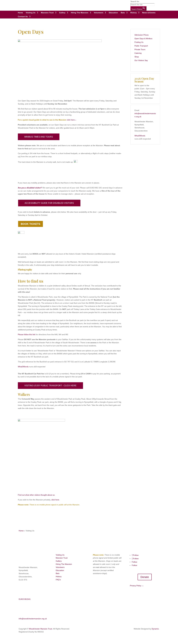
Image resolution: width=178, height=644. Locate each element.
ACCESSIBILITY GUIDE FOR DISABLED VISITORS (49, 203)
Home (20, 13)
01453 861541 (25, 599)
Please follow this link (26, 334)
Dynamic (155, 629)
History (133, 13)
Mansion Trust (47, 13)
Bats (123, 13)
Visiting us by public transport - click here (50, 385)
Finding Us (138, 42)
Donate (144, 577)
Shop (136, 57)
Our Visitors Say (141, 60)
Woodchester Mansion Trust (40, 629)
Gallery (62, 13)
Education (113, 13)
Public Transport (141, 46)
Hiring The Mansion (79, 13)
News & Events (148, 13)
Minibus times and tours (38, 137)
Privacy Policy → (137, 586)
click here (55, 500)
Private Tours (139, 49)
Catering (138, 53)
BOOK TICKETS (30, 223)
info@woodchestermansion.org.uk (33, 619)
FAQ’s (58, 580)
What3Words (23, 367)
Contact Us (23, 17)
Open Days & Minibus (143, 38)
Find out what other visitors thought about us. (36, 495)
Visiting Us (30, 13)
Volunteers (98, 13)
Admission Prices (141, 35)
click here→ (71, 120)
